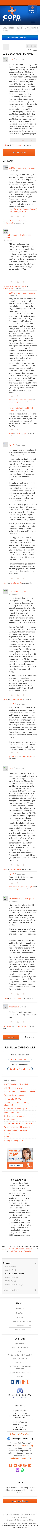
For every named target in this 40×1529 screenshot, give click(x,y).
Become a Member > (20, 1059)
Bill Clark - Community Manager (22, 168)
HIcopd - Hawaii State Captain (21, 898)
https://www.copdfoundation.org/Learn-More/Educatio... (23, 210)
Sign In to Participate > (20, 1069)
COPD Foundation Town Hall (16, 1084)
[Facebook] (10, 1465)
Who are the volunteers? (14, 1095)
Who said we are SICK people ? (17, 1127)
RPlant (6, 145)
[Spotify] (22, 1470)
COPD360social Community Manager (17, 1249)
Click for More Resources (17, 37)
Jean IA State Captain (17, 591)
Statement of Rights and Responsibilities (20, 1520)
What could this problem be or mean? (20, 1091)
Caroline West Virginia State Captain (21, 887)
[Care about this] (27, 46)
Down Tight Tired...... (13, 1112)
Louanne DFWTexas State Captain (15, 221)
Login (35, 3)
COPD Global (20, 1317)
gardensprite (13, 757)
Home (4, 28)
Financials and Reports (20, 1321)
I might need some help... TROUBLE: (19, 1123)
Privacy (33, 1515)
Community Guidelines (19, 1517)
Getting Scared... (11, 1119)
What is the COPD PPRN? (20, 1347)
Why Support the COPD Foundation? (20, 1355)
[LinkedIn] (20, 1465)
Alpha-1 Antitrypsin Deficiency (20, 1372)
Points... (7, 1137)
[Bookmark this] (31, 46)
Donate (32, 9)
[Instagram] (25, 1465)
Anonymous (14, 1007)
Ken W (11, 445)
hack (11, 59)
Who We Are (20, 1309)
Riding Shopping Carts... (14, 1140)
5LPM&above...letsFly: (13, 1088)
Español (20, 1376)
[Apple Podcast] (17, 1470)
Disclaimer (24, 1515)
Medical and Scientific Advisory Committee (20, 1367)
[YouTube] (29, 1465)
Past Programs (20, 1330)
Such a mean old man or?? (15, 1116)
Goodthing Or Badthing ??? (15, 1108)
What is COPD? (20, 1344)
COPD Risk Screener (20, 1359)
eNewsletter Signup (20, 1501)
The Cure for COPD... (12, 1099)
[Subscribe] (35, 46)
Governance (20, 1326)
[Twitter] (15, 1465)
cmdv (11, 433)
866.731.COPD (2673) (24, 1445)
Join (29, 3)
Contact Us (20, 1362)
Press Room (20, 1313)
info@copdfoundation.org (20, 1458)
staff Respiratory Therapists (21, 1251)
